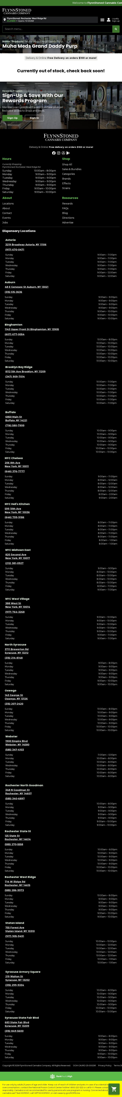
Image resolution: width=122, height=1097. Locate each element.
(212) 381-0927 (14, 563)
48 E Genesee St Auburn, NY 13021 (26, 287)
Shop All (67, 164)
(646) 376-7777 (15, 471)
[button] (25, 19)
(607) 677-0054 (14, 334)
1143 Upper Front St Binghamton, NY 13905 (32, 329)
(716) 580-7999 (14, 425)
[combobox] (57, 29)
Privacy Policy (104, 1065)
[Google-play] (68, 153)
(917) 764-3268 (15, 612)
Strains (66, 188)
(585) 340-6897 (15, 798)
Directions (68, 217)
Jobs (5, 222)
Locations (8, 203)
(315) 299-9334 (14, 985)
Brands (66, 178)
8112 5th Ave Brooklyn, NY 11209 (25, 371)
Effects (66, 183)
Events (6, 217)
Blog (65, 213)
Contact (7, 213)
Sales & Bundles (71, 169)
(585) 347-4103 (14, 749)
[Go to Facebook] (54, 153)
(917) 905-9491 (14, 936)
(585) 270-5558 (14, 844)
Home (6, 41)
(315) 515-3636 (13, 292)
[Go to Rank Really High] (61, 1076)
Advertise (67, 222)
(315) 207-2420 (14, 703)
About (6, 208)
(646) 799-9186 (14, 517)
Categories (68, 174)
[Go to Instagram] (58, 153)
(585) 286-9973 (14, 890)
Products (18, 41)
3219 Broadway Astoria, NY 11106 (25, 244)
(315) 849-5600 (14, 1031)
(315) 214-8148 (14, 657)
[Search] (115, 29)
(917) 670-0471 (14, 249)
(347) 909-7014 (15, 376)
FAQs (65, 208)
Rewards (67, 203)
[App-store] (63, 153)
